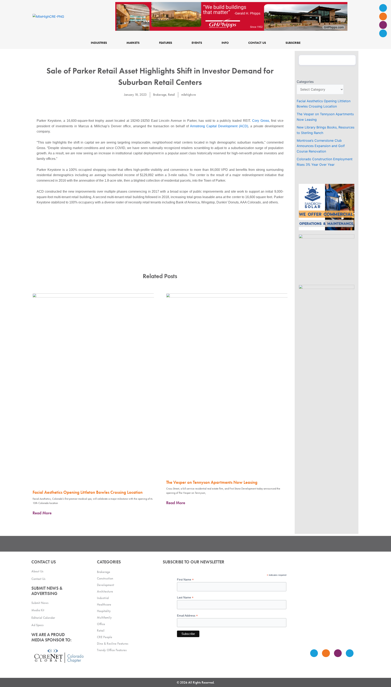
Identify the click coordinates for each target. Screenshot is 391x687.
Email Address (187, 616)
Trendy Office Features (112, 650)
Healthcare (104, 604)
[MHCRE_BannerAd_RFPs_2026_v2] (231, 16)
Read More (42, 513)
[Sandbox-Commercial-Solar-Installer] (326, 207)
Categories (305, 82)
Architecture (105, 591)
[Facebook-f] (383, 16)
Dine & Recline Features (112, 643)
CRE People (104, 637)
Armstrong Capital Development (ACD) (219, 126)
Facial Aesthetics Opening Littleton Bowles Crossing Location (88, 492)
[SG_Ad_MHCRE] (326, 257)
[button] (151, 106)
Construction (105, 578)
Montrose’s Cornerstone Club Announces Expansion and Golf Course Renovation (321, 145)
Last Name (185, 597)
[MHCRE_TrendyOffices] (326, 308)
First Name (185, 580)
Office (101, 624)
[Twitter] (383, 25)
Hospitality (104, 611)
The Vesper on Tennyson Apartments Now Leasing (211, 482)
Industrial (103, 598)
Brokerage (159, 94)
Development (105, 585)
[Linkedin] (383, 33)
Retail (171, 94)
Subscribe (293, 43)
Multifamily (104, 617)
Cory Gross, (261, 120)
